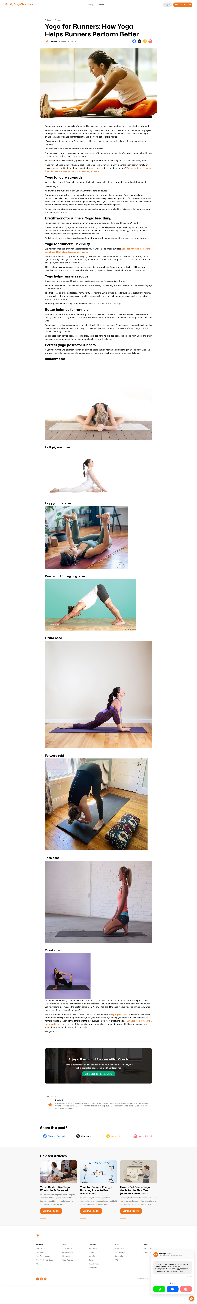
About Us (92, 1256)
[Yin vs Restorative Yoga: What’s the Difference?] (58, 1171)
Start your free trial (183, 4)
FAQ (116, 1260)
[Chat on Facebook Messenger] (173, 1289)
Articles (48, 20)
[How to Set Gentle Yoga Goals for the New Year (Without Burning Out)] (138, 1171)
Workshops (66, 1256)
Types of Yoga (41, 1248)
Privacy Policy (120, 1248)
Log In (167, 4)
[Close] (191, 1254)
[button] (104, 4)
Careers (92, 1260)
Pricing (90, 4)
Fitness (58, 20)
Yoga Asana (40, 1252)
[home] (19, 4)
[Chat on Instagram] (186, 1289)
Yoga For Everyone (43, 1256)
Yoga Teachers (67, 1248)
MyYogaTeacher (119, 1014)
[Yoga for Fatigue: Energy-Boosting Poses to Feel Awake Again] (98, 1171)
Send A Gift (93, 1248)
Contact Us (119, 1256)
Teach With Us (67, 1260)
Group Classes (67, 1252)
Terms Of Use (120, 1252)
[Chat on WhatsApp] (159, 1289)
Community (93, 1268)
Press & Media (94, 1264)
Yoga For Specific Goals (44, 1260)
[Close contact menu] (191, 1298)
